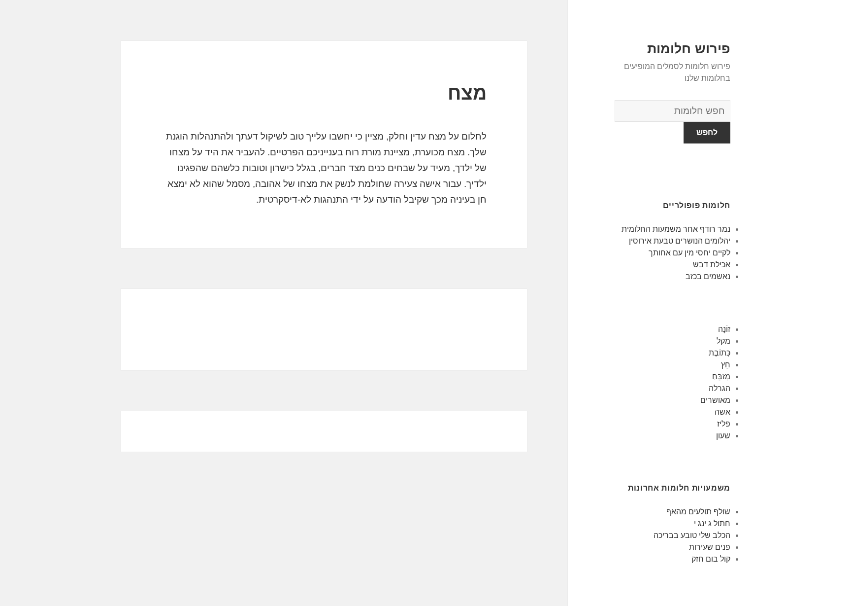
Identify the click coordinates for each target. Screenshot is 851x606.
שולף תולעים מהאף (698, 511)
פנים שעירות (709, 547)
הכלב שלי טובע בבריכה (692, 535)
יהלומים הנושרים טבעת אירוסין (679, 241)
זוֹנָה (724, 329)
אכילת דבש (711, 264)
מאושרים (715, 400)
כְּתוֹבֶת (719, 353)
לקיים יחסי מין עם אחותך (689, 253)
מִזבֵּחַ (721, 376)
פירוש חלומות (688, 48)
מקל (723, 341)
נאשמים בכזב (708, 276)
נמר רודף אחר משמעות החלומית (676, 229)
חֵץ (725, 364)
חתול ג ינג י (712, 523)
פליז (723, 424)
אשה (722, 412)
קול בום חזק (710, 559)
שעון (723, 435)
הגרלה (719, 388)
